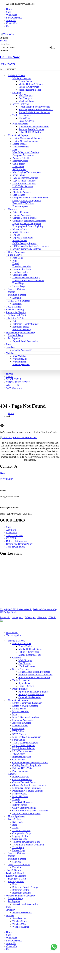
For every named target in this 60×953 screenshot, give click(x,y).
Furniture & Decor (17, 294)
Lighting (16, 297)
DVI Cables (18, 166)
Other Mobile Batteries (30, 132)
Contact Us (11, 23)
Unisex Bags (18, 286)
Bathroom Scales (20, 326)
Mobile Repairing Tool (30, 89)
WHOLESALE (14, 379)
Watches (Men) (19, 361)
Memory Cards (19, 229)
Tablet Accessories (21, 115)
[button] (3, 40)
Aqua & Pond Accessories (25, 341)
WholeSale (11, 14)
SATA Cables (19, 169)
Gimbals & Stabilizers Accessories (29, 220)
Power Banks (25, 81)
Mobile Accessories (21, 78)
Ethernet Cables (20, 160)
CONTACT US (14, 387)
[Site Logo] (8, 34)
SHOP (9, 376)
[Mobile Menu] (1, 31)
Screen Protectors (20, 104)
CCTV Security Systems (24, 243)
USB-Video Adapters (22, 186)
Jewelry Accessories (22, 350)
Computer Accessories (23, 155)
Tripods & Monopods (22, 237)
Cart (8, 26)
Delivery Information (16, 541)
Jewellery (10, 347)
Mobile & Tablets (16, 75)
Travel (15, 263)
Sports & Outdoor (16, 289)
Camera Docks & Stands (24, 217)
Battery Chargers (20, 212)
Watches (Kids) (19, 358)
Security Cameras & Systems (26, 249)
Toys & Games (13, 306)
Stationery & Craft (17, 315)
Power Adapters (20, 206)
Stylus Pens (24, 118)
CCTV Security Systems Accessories (30, 246)
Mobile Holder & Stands (30, 84)
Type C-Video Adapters (24, 180)
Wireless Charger (27, 101)
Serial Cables (18, 175)
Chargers (16, 92)
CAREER (11, 538)
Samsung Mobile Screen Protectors (36, 109)
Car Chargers (25, 98)
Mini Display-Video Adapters (26, 172)
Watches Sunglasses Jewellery (20, 332)
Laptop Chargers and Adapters (27, 138)
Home (9, 9)
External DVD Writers (23, 203)
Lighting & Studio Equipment (26, 223)
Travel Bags (18, 283)
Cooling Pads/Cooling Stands (26, 200)
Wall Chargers (25, 95)
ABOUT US (12, 385)
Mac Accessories (20, 146)
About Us (11, 20)
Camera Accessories (22, 215)
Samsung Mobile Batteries (31, 129)
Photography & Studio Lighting (27, 226)
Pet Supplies (14, 338)
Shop (8, 12)
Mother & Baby (15, 335)
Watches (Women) (21, 364)
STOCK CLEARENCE (18, 382)
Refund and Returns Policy (19, 544)
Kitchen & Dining (15, 309)
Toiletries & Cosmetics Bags (26, 277)
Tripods (16, 235)
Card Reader (18, 194)
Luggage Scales (20, 272)
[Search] (53, 48)
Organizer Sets (19, 274)
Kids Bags (17, 258)
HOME (10, 373)
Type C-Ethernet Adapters (25, 178)
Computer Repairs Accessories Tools (30, 197)
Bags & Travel (15, 254)
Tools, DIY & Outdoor (19, 300)
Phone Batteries (20, 123)
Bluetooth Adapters (21, 192)
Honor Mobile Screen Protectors (34, 106)
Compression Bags (21, 269)
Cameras (12, 209)
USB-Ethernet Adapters (24, 183)
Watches (10, 353)
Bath (14, 321)
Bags (14, 260)
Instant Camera (19, 240)
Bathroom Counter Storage (25, 324)
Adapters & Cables (21, 158)
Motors (11, 292)
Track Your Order (14, 535)
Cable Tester (18, 163)
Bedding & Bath (16, 318)
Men (8, 344)
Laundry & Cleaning (16, 312)
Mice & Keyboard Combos (25, 152)
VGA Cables (18, 189)
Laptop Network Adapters (25, 141)
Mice (14, 149)
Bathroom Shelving (21, 329)
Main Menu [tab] (12, 632)
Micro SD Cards (20, 232)
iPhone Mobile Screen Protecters (34, 112)
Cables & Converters (29, 87)
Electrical (17, 303)
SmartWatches (19, 356)
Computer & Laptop (18, 135)
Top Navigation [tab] (13, 635)
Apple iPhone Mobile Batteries (34, 126)
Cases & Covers (26, 121)
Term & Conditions (15, 546)
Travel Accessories (21, 266)
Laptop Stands (19, 144)
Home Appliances (16, 252)
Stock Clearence (14, 17)
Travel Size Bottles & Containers (28, 280)
